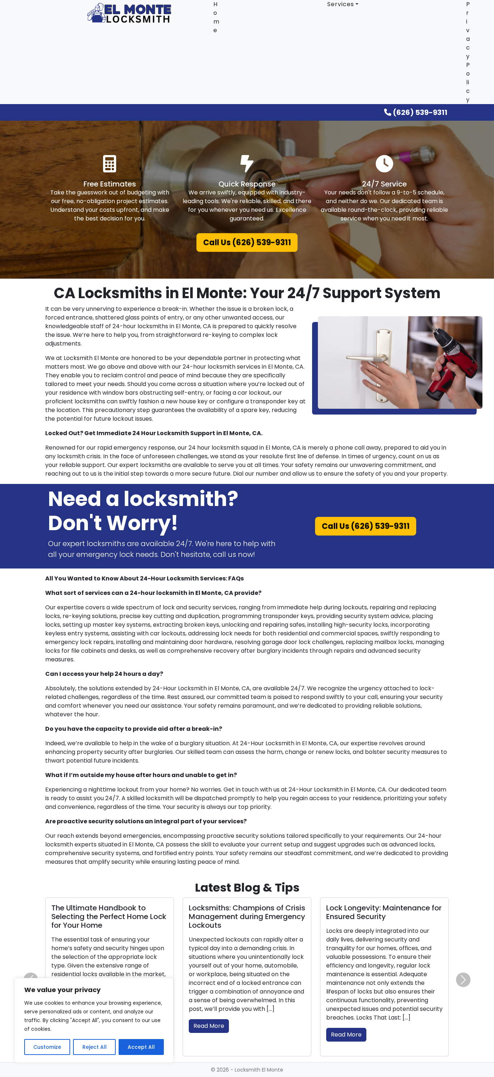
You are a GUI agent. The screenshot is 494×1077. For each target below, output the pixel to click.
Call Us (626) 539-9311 (247, 242)
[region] (94, 1020)
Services (340, 4)
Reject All (94, 1047)
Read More (208, 1026)
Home (216, 17)
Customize (47, 1047)
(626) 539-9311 (419, 112)
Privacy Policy (468, 52)
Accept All (141, 1047)
